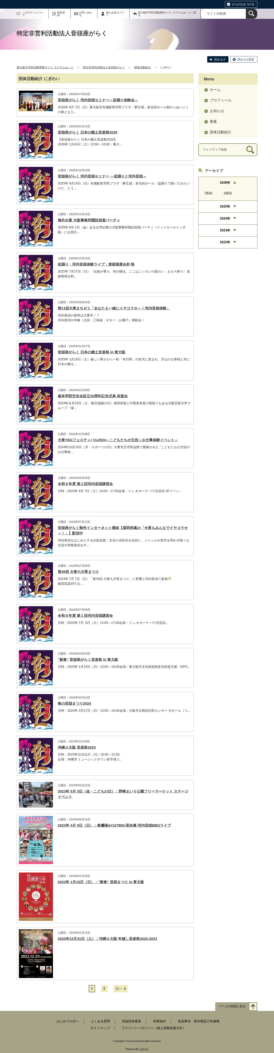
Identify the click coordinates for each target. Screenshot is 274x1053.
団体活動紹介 (142, 67)
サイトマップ (100, 1028)
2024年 (225, 218)
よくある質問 (100, 1021)
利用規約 (159, 1021)
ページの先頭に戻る (232, 1006)
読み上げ (219, 59)
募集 (213, 122)
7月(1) (208, 193)
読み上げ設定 (245, 59)
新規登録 (61, 14)
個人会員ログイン (115, 14)
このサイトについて (32, 14)
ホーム (215, 90)
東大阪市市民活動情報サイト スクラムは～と (45, 67)
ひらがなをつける (243, 4)
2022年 (225, 242)
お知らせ (217, 111)
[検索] (251, 14)
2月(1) (228, 193)
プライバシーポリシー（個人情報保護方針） (154, 1028)
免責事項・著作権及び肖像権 (198, 1021)
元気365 (143, 1049)
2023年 (225, 230)
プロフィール (220, 100)
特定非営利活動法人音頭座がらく (104, 67)
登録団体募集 (131, 1021)
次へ (119, 988)
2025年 (225, 206)
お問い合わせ (85, 14)
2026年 (225, 182)
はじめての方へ (68, 1021)
